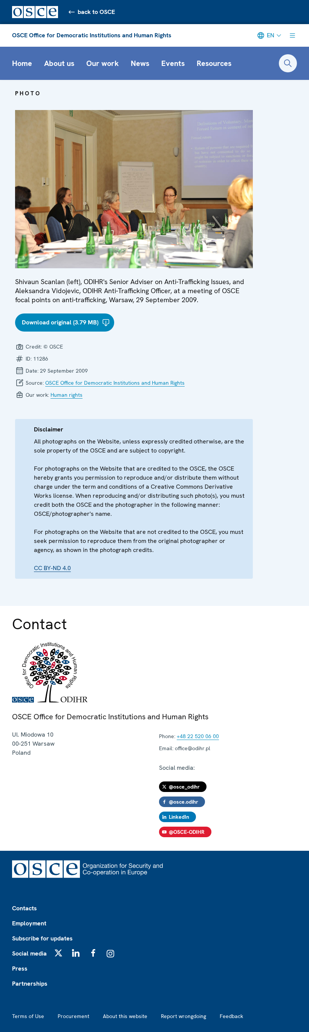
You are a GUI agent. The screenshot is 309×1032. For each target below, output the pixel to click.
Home (22, 63)
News (140, 63)
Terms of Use (28, 1016)
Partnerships (29, 984)
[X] (58, 953)
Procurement (73, 1016)
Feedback (231, 1016)
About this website (125, 1016)
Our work (102, 63)
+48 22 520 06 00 (198, 736)
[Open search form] (288, 63)
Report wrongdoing (183, 1016)
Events (173, 63)
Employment (29, 923)
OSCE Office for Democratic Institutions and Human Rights (91, 35)
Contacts (24, 908)
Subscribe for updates (42, 938)
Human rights (66, 394)
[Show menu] (292, 35)
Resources (214, 63)
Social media (29, 953)
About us (59, 63)
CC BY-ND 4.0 (52, 568)
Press (20, 968)
